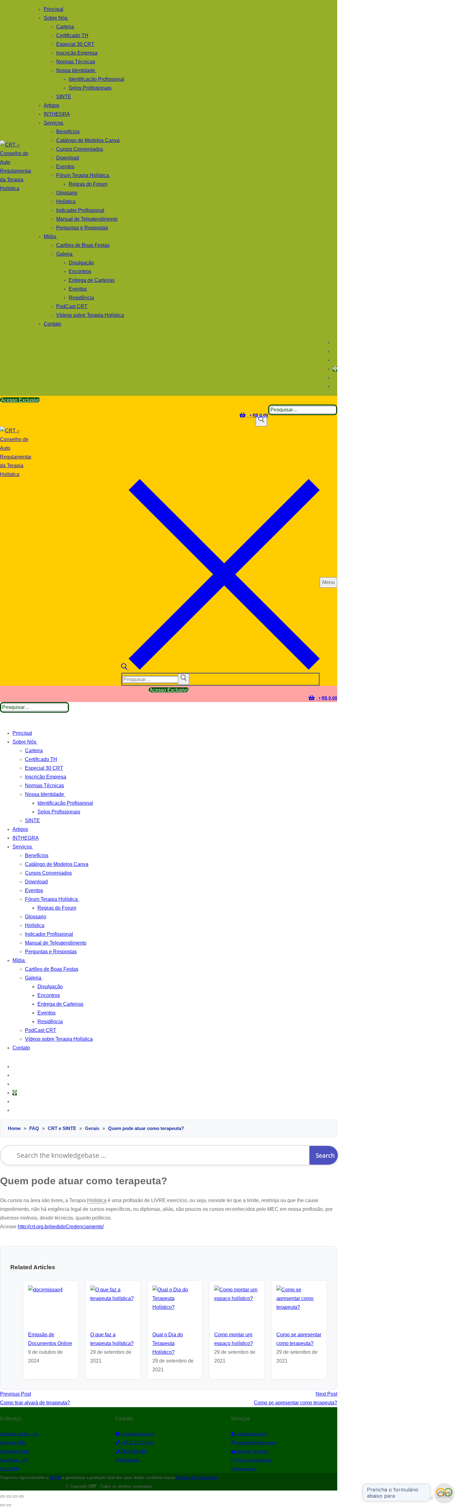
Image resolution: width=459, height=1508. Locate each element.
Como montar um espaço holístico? (233, 1339)
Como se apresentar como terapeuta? (298, 1339)
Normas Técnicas (251, 1451)
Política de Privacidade (197, 1477)
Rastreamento (243, 1468)
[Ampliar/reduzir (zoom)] (2, 1496)
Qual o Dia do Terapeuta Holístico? (167, 1343)
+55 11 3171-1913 (136, 1442)
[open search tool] (220, 668)
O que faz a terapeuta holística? (112, 1339)
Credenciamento (251, 1434)
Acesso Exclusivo (20, 400)
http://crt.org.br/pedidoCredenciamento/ (61, 1226)
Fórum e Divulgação (252, 1460)
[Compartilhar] (14, 1496)
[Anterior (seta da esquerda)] (2, 1505)
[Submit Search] (261, 420)
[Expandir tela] (8, 1496)
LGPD (55, 1477)
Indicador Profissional (255, 1442)
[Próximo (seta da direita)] (8, 1505)
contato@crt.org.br (137, 1434)
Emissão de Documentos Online (50, 1339)
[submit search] (183, 679)
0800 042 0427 (133, 1451)
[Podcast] (335, 368)
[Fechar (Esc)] (21, 1496)
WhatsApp (129, 1460)
